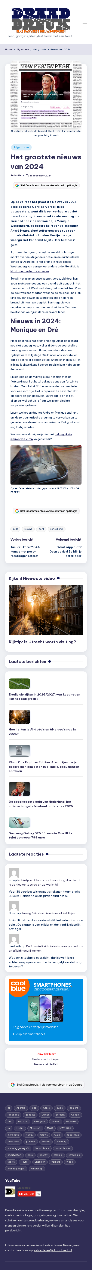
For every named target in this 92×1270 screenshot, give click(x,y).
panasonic (13, 1141)
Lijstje (19, 1128)
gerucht (60, 1114)
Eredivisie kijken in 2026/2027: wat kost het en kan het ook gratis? (44, 697)
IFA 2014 (23, 1121)
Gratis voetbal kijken (46, 1059)
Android (20, 1108)
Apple (46, 1108)
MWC (50, 1128)
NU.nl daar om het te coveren (29, 271)
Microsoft (35, 1128)
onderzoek (73, 1135)
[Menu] (85, 22)
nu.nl (41, 529)
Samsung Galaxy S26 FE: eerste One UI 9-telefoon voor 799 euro (41, 835)
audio (59, 1108)
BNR (15, 529)
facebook (13, 1114)
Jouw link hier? (46, 1054)
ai (9, 1108)
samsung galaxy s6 (18, 1148)
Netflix (29, 1135)
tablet (11, 1161)
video (70, 1161)
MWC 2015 (65, 1128)
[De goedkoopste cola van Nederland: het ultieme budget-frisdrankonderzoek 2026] (19, 789)
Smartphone (42, 1148)
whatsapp (37, 1168)
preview (30, 1141)
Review (46, 1141)
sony (30, 1155)
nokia (57, 1135)
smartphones (63, 1148)
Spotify (43, 1155)
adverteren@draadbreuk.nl (53, 1250)
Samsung (61, 1141)
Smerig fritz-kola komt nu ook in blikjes (48, 913)
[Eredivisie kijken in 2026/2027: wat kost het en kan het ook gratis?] (19, 683)
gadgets (30, 1114)
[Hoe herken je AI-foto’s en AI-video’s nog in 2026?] (19, 717)
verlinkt (56, 1161)
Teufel (24, 1161)
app (34, 1108)
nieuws (28, 529)
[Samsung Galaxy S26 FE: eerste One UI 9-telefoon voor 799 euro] (19, 822)
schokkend (56, 529)
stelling (58, 1155)
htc (10, 1121)
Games (45, 1114)
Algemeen (21, 147)
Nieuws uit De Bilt (46, 1064)
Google (75, 1114)
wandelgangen (16, 1168)
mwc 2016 (13, 1135)
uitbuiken (40, 1161)
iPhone (55, 1121)
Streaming (74, 1155)
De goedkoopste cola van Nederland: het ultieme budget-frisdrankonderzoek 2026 (41, 804)
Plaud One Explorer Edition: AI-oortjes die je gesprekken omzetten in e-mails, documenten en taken (44, 766)
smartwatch (14, 1155)
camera (74, 1108)
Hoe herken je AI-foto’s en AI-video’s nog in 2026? (42, 731)
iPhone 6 (71, 1121)
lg (9, 1128)
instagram (39, 1121)
